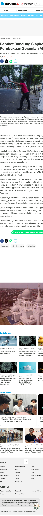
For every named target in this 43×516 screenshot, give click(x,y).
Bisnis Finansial (36, 475)
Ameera (2, 466)
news (6, 10)
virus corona (4, 246)
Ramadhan (18, 481)
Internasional (4, 475)
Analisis (17, 472)
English (33, 478)
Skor (32, 466)
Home (2, 38)
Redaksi (18, 491)
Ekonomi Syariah (20, 466)
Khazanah (3, 469)
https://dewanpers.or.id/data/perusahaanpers (16, 505)
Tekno (17, 475)
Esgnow (2, 478)
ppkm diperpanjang (18, 246)
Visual (17, 478)
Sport (32, 472)
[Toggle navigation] (2, 3)
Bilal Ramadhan (8, 57)
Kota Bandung (16, 38)
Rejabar (8, 38)
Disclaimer (3, 494)
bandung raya (21, 10)
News (2, 472)
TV (1, 481)
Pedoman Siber (36, 491)
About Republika (5, 491)
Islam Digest (35, 469)
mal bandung (31, 246)
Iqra (16, 469)
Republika (4, 15)
